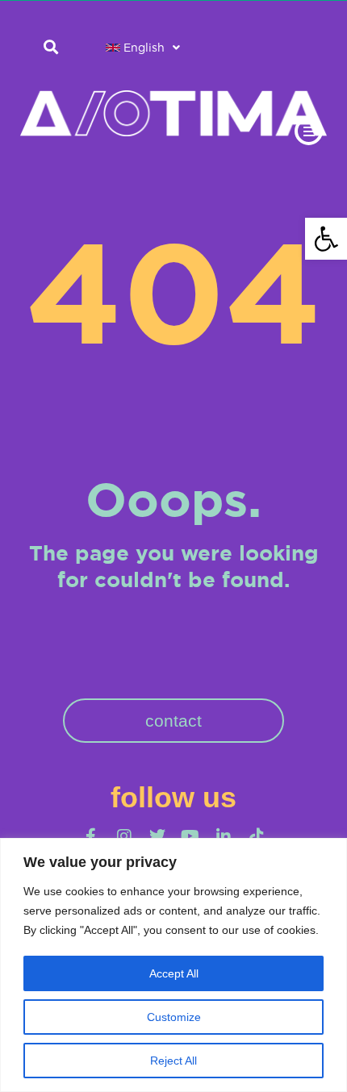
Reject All (173, 1060)
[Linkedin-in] (223, 836)
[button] (326, 239)
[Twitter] (157, 836)
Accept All (174, 973)
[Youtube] (190, 836)
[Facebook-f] (91, 836)
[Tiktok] (257, 836)
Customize (174, 1017)
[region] (173, 965)
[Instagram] (124, 836)
